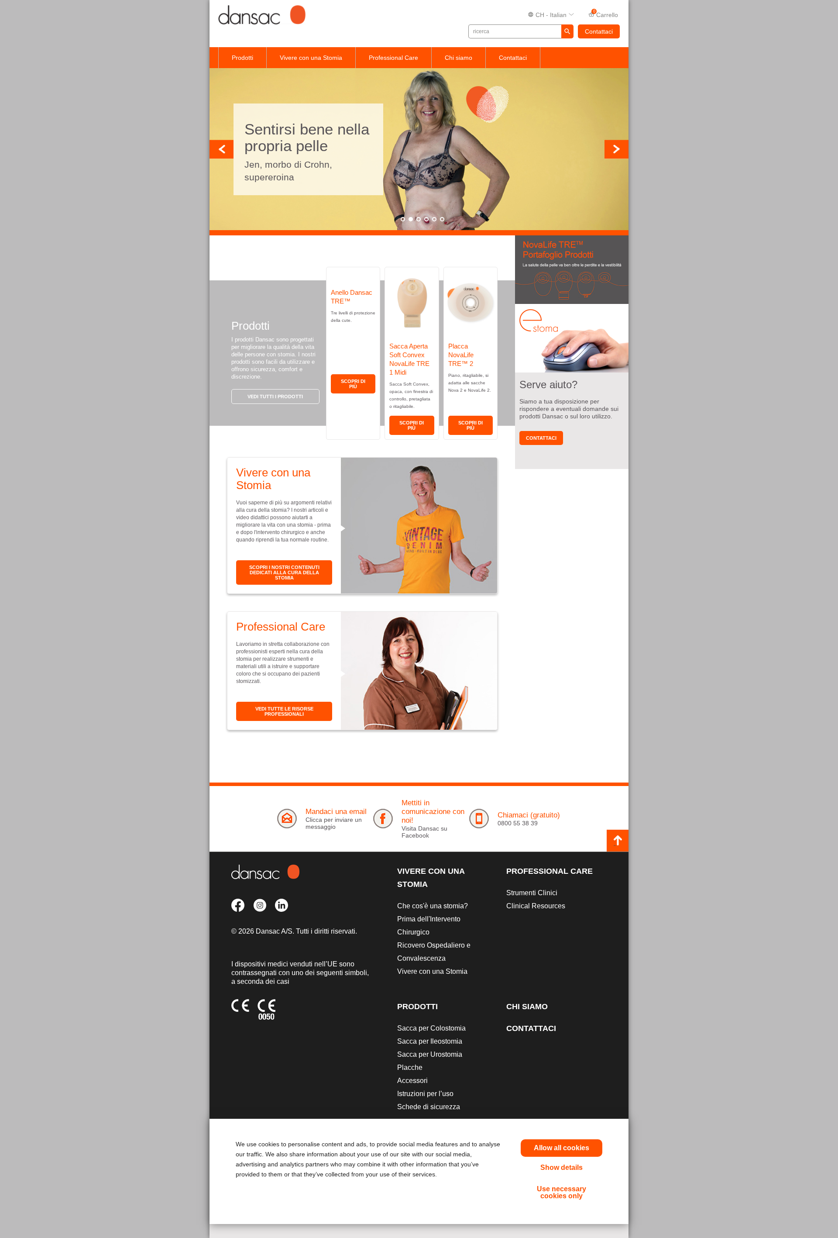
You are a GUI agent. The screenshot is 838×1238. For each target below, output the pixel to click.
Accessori (412, 1080)
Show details (561, 1167)
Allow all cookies (561, 1148)
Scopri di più (353, 384)
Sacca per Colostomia (431, 1028)
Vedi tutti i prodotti (275, 396)
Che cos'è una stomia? (432, 906)
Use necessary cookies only (561, 1192)
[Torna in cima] (617, 841)
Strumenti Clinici (531, 893)
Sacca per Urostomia (429, 1054)
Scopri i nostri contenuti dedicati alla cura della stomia (284, 572)
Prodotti (242, 57)
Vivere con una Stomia (311, 57)
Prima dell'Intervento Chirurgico (428, 925)
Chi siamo (458, 57)
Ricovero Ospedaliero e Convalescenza (434, 951)
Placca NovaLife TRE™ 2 (461, 354)
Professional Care (393, 57)
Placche (409, 1067)
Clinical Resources (535, 906)
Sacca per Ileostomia (429, 1041)
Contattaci (599, 31)
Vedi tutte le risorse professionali (284, 711)
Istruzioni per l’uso (425, 1093)
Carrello (605, 14)
